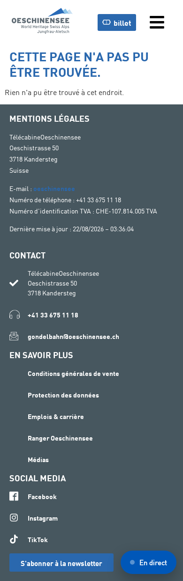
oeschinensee (54, 188)
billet (122, 22)
